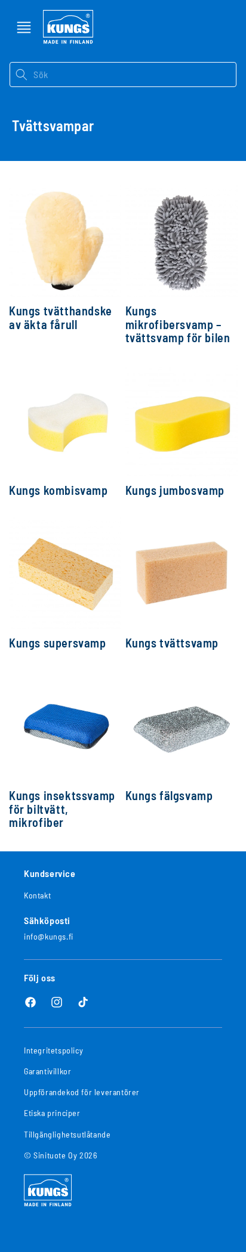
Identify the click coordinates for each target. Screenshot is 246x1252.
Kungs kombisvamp (58, 490)
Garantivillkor (47, 1071)
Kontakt (37, 895)
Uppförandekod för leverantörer (82, 1092)
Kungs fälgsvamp (169, 795)
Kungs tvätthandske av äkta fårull (60, 317)
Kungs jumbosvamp (175, 490)
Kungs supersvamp (57, 643)
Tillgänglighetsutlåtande (67, 1134)
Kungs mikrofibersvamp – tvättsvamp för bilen (177, 324)
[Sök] (21, 74)
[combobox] (134, 74)
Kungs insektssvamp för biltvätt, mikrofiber (62, 809)
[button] (23, 27)
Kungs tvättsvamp (172, 643)
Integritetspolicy (53, 1050)
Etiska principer (52, 1113)
